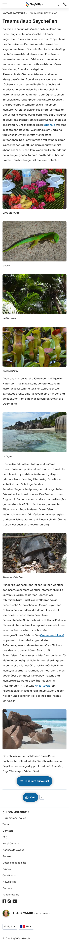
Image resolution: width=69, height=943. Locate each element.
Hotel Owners (11, 843)
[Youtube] (15, 901)
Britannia (49, 124)
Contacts (8, 830)
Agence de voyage (13, 849)
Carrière (7, 888)
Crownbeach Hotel (52, 635)
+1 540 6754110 (22, 913)
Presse (7, 856)
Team (6, 824)
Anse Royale (42, 685)
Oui (32, 797)
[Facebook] (4, 901)
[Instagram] (9, 901)
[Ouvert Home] (34, 4)
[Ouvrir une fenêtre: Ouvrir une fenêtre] (64, 4)
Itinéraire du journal (37, 781)
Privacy (7, 869)
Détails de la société (14, 862)
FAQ (5, 837)
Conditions (9, 875)
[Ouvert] (4, 4)
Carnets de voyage (14, 12)
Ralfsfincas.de (11, 894)
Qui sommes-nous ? (14, 817)
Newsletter (9, 881)
